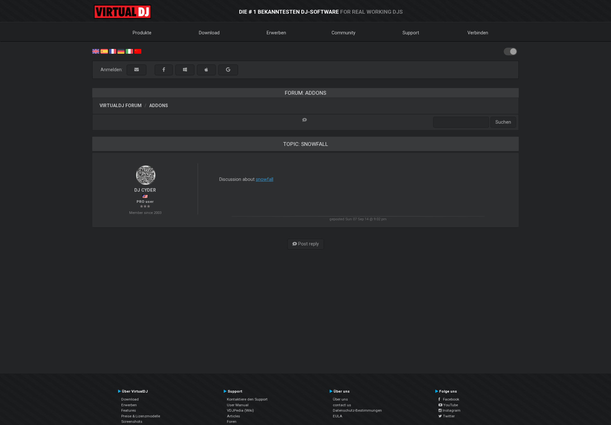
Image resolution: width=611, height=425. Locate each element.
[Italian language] (129, 50)
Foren (231, 421)
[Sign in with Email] (136, 70)
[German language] (120, 50)
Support (411, 32)
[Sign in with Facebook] (164, 70)
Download (209, 32)
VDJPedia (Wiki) (240, 410)
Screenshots (131, 421)
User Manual (238, 405)
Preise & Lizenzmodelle (140, 416)
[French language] (112, 50)
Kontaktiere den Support (247, 399)
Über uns (340, 399)
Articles (233, 416)
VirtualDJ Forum (121, 105)
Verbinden (477, 32)
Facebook (449, 399)
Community (343, 32)
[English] (95, 50)
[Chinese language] (137, 50)
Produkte (142, 32)
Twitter (448, 416)
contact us (342, 405)
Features (128, 410)
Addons (158, 105)
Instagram (451, 410)
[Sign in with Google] (228, 70)
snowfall (264, 179)
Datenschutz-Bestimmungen (357, 410)
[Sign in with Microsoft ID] (184, 70)
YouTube (450, 405)
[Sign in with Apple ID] (206, 70)
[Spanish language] (104, 50)
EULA (337, 416)
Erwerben (276, 32)
